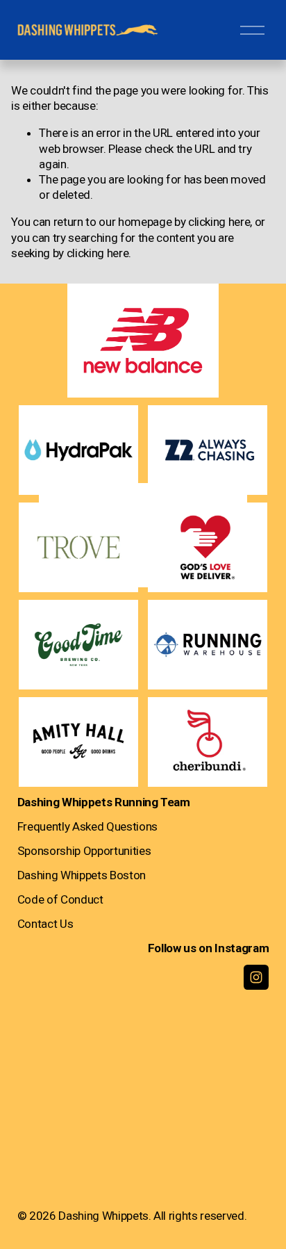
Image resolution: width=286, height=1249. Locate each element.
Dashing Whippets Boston (81, 875)
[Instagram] (256, 977)
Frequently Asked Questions (87, 826)
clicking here (219, 222)
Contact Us (45, 924)
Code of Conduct (60, 899)
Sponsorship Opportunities (84, 851)
